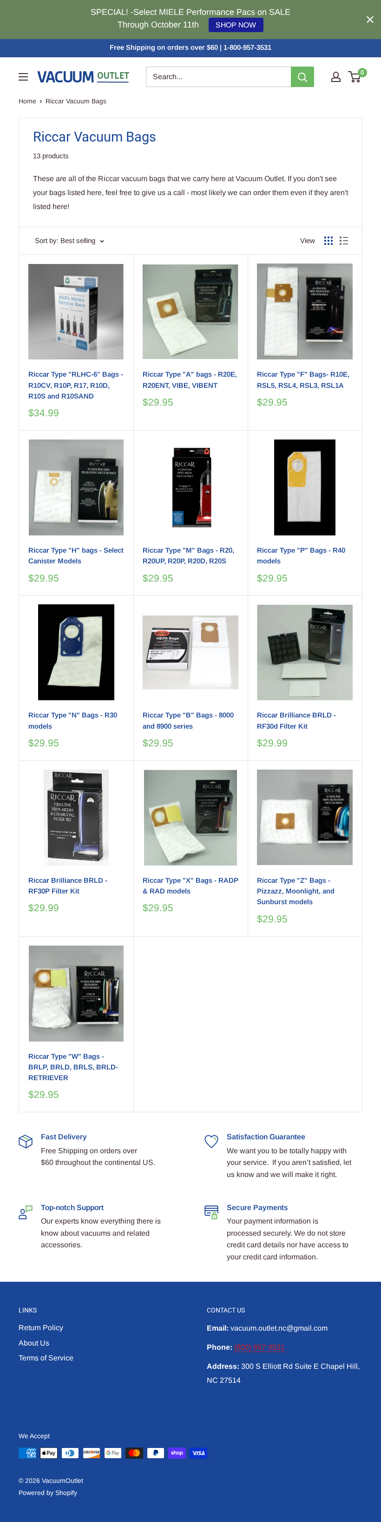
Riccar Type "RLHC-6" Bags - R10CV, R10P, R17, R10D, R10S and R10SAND (75, 385)
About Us (34, 1343)
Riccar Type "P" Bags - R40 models (301, 555)
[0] (355, 76)
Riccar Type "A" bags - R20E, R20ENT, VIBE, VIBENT (190, 379)
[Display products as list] (344, 241)
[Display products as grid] (328, 241)
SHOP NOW (236, 25)
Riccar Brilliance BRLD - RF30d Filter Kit (296, 720)
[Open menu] (23, 77)
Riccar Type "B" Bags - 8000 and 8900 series (188, 720)
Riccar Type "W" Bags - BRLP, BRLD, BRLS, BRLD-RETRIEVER (73, 1067)
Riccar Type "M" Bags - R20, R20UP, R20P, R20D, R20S (188, 555)
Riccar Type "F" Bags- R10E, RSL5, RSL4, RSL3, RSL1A (303, 379)
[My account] (336, 77)
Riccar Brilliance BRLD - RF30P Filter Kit (67, 885)
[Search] (302, 77)
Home (27, 101)
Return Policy (41, 1328)
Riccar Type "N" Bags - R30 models (72, 720)
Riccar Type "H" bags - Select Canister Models (76, 555)
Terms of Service (46, 1358)
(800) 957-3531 (259, 1347)
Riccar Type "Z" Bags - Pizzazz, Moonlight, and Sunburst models (296, 891)
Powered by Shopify (48, 1492)
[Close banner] (370, 20)
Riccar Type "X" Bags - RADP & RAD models (190, 885)
